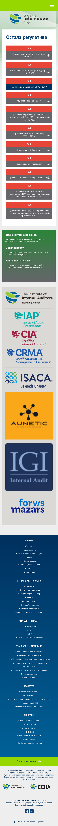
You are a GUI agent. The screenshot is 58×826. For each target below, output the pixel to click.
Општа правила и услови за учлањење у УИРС (30, 699)
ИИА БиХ (30, 732)
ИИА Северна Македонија (30, 735)
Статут (29, 557)
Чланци (30, 597)
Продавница (29, 572)
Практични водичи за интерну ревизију (30, 670)
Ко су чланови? (30, 695)
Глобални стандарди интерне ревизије (30, 663)
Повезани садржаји (30, 674)
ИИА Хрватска (30, 728)
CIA (30, 630)
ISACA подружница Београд (30, 743)
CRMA (30, 634)
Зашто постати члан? (30, 692)
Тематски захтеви (30, 666)
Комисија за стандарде (30, 590)
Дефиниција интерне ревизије (29, 651)
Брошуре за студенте (30, 608)
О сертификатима (30, 626)
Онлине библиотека (30, 605)
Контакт (30, 568)
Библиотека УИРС (30, 601)
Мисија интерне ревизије (30, 655)
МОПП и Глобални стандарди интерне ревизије (30, 659)
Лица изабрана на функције (30, 553)
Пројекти (30, 586)
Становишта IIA (30, 677)
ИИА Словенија (30, 739)
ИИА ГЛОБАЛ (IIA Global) (29, 721)
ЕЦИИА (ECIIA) (30, 724)
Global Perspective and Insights (29, 612)
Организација (30, 550)
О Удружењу (29, 546)
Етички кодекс (30, 561)
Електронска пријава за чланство (30, 706)
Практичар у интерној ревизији (29, 637)
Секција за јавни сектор (29, 593)
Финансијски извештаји (29, 564)
